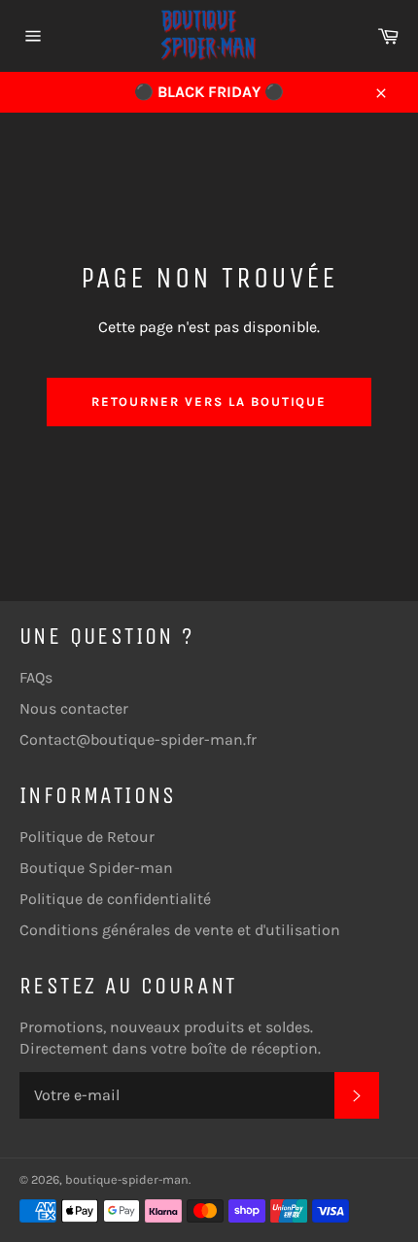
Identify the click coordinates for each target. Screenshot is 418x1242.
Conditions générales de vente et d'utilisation (179, 930)
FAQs (35, 677)
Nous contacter (73, 708)
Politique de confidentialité (115, 899)
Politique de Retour (87, 836)
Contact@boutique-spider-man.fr (138, 739)
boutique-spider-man (127, 1179)
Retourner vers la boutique (209, 401)
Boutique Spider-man (96, 867)
